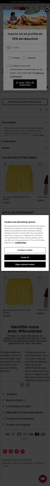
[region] (25, 243)
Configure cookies (25, 250)
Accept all (25, 257)
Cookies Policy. (20, 242)
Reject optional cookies (24, 264)
